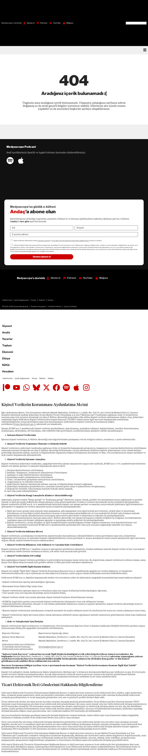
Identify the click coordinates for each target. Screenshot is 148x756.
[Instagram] (86, 387)
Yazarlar (7, 339)
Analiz (6, 332)
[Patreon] (6, 387)
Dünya (6, 358)
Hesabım (8, 371)
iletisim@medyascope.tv (50, 647)
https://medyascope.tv (24, 424)
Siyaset (7, 326)
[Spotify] (10, 160)
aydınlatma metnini (43, 240)
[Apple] (20, 160)
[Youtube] (16, 387)
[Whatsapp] (26, 387)
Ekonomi (7, 352)
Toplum (7, 345)
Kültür (6, 365)
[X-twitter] (46, 387)
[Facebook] (56, 387)
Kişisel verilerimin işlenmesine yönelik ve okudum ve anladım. (58, 240)
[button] (136, 10)
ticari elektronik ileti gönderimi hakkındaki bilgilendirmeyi (70, 240)
